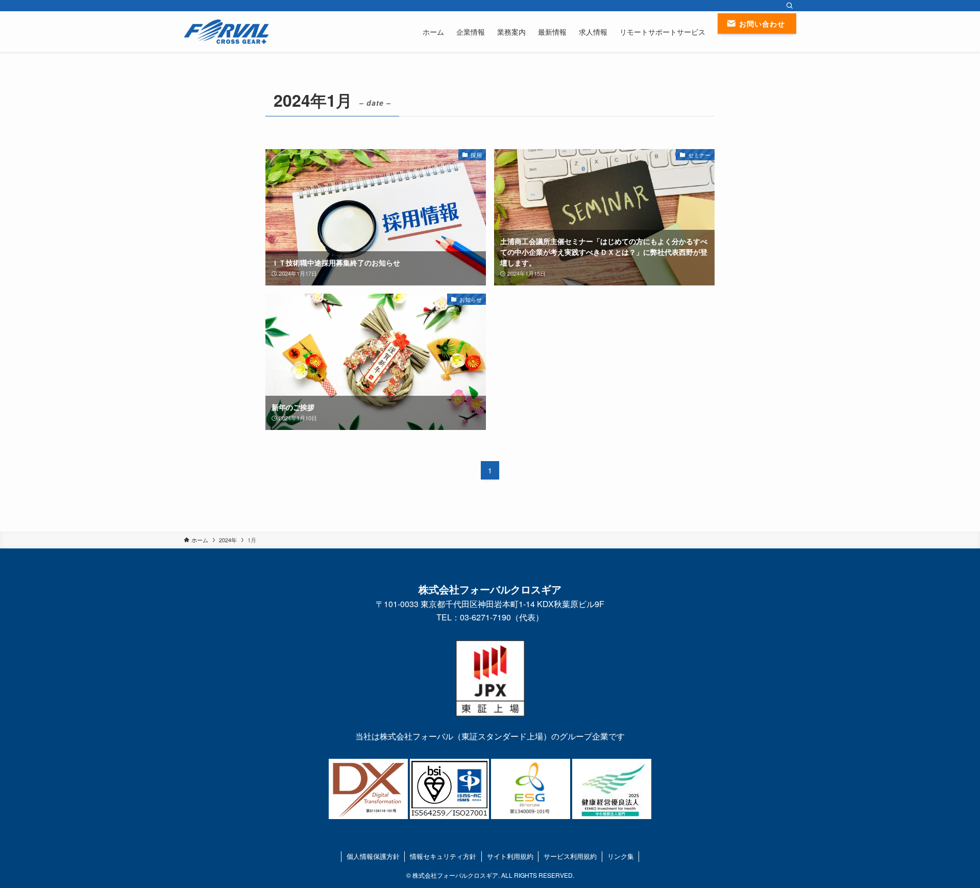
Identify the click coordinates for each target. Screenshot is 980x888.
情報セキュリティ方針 (443, 856)
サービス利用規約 (570, 856)
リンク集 (620, 856)
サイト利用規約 (510, 856)
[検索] (789, 5)
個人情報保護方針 (373, 856)
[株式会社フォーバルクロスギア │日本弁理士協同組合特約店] (226, 31)
